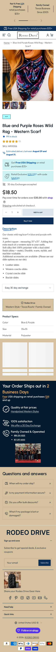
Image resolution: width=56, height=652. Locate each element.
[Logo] (28, 35)
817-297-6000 (19, 440)
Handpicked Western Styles (25, 411)
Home (6, 42)
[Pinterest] (16, 598)
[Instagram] (22, 598)
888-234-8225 (19, 435)
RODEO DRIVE (32, 637)
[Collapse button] (28, 483)
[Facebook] (10, 598)
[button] (9, 35)
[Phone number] (46, 598)
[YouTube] (34, 598)
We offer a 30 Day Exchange (26, 425)
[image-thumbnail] (6, 105)
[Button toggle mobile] (4, 35)
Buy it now (28, 221)
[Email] (40, 598)
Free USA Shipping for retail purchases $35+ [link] (30, 28)
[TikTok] (28, 598)
